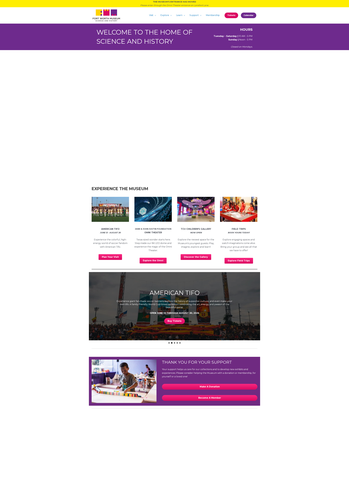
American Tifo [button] (171, 343)
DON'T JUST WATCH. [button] (169, 343)
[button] (231, 15)
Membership (213, 15)
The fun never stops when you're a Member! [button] (180, 343)
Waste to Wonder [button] (177, 343)
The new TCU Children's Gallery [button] (174, 343)
